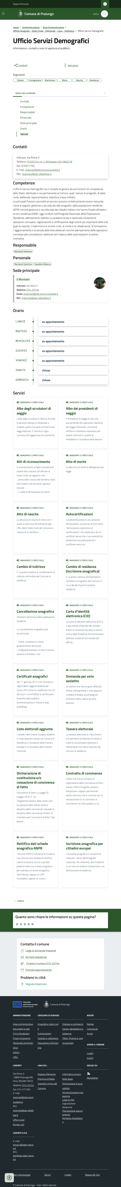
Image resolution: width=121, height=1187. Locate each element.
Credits (67, 1175)
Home (16, 27)
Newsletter (92, 1078)
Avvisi (90, 1033)
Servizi (47, 1175)
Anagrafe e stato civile (48, 1026)
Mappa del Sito (92, 1175)
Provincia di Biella (46, 1079)
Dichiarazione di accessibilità (72, 1086)
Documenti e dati (21, 1029)
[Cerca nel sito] (103, 13)
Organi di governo (21, 1038)
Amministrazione (31, 27)
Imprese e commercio (72, 1024)
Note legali (67, 1079)
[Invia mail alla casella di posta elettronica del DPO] (23, 1146)
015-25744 (32, 290)
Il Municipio (23, 279)
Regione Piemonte (21, 3)
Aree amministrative (23, 1024)
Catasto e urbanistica (48, 1038)
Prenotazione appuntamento (72, 1112)
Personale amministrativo (23, 1045)
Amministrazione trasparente (72, 1094)
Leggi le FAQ (68, 1100)
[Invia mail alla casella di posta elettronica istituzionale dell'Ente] (23, 1099)
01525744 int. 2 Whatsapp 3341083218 (49, 162)
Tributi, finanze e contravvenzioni (72, 1040)
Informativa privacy (71, 1074)
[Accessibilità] (9, 1177)
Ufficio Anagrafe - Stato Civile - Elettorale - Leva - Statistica (43, 31)
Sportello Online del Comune (47, 1086)
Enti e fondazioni (21, 1033)
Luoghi (90, 1053)
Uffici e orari (18, 1120)
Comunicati (92, 1029)
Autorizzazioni (44, 1033)
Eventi (90, 1058)
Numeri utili (18, 1124)
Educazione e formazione (48, 1045)
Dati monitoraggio (21, 1175)
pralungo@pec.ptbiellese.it (36, 174)
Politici (16, 1052)
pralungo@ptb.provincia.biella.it (42, 170)
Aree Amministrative (53, 27)
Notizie (90, 1024)
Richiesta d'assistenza (72, 1120)
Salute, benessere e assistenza (72, 1031)
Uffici (15, 1057)
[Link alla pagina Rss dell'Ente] (88, 1074)
